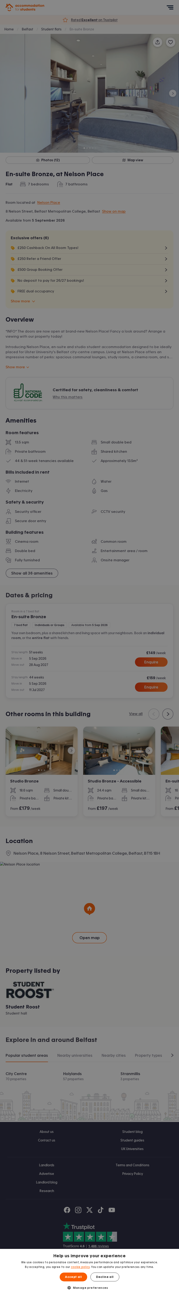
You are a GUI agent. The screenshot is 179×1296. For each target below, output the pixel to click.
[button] (89, 1287)
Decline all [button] (105, 1277)
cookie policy (80, 1267)
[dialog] (89, 1272)
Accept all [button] (73, 1277)
